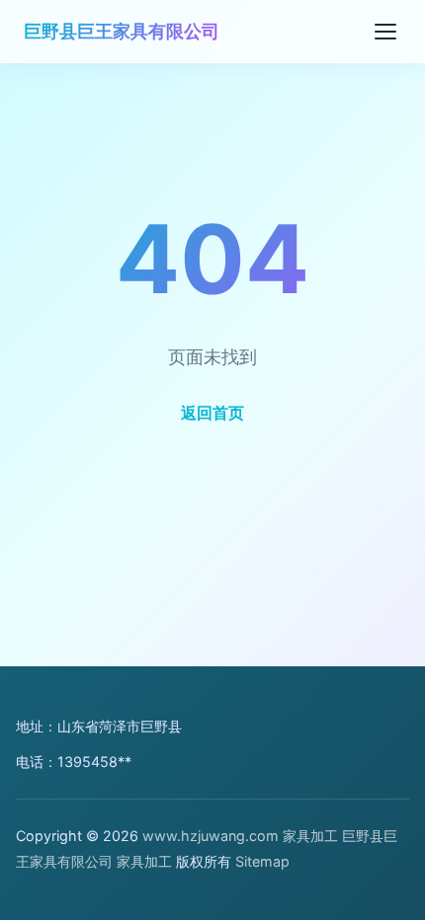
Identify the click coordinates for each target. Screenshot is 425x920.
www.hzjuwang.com (210, 835)
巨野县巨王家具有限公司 (121, 30)
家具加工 (310, 835)
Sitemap (262, 861)
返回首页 (212, 412)
